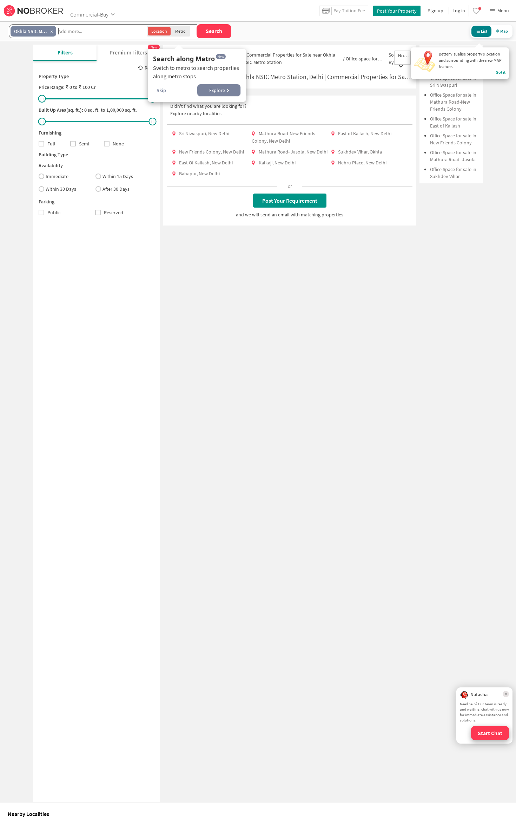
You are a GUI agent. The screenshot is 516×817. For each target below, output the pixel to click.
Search (214, 30)
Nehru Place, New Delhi (362, 162)
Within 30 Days (61, 189)
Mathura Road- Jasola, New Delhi (293, 152)
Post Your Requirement (289, 200)
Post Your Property (397, 11)
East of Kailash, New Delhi (364, 133)
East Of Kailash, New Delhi (206, 162)
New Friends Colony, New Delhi (211, 152)
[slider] (42, 99)
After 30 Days (116, 189)
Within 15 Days (117, 176)
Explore (217, 90)
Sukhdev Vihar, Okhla (360, 152)
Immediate (57, 176)
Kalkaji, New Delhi (277, 162)
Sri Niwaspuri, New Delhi (204, 133)
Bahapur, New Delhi (199, 173)
